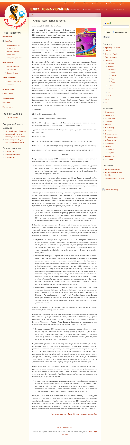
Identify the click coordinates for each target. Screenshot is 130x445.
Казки (113, 73)
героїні (8, 41)
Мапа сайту (110, 4)
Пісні (112, 89)
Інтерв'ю (111, 149)
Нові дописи (7, 37)
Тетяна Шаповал (13, 52)
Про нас (85, 4)
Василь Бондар (12, 73)
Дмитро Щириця (13, 67)
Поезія (113, 76)
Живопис (111, 66)
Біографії (108, 51)
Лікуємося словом (111, 137)
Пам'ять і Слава (9, 89)
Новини (74, 4)
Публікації (108, 146)
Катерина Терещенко (12, 154)
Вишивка (111, 63)
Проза (113, 79)
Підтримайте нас (72, 10)
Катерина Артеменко (14, 58)
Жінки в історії (110, 128)
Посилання (109, 159)
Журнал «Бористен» (112, 169)
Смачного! (108, 121)
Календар (108, 131)
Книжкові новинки (111, 134)
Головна (35, 15)
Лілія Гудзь (11, 48)
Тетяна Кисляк (10, 157)
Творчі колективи (9, 77)
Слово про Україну (111, 54)
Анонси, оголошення (58, 414)
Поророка (10, 85)
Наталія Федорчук (13, 45)
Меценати (87, 10)
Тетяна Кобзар (10, 151)
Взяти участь (97, 4)
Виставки (108, 125)
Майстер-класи (110, 140)
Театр (110, 92)
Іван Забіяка (11, 70)
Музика (110, 86)
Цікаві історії (109, 115)
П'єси (113, 82)
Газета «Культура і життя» (114, 178)
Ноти (106, 102)
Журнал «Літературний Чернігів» (113, 174)
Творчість (108, 60)
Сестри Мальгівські (14, 82)
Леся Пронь (11, 55)
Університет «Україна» (89, 414)
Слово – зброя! (12, 118)
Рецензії (111, 153)
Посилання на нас (101, 10)
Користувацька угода (64, 427)
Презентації (109, 143)
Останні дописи (118, 10)
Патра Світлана (73, 414)
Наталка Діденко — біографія (15, 131)
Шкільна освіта (110, 156)
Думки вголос (109, 112)
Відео (107, 99)
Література (112, 69)
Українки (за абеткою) (112, 48)
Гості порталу (8, 62)
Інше (109, 95)
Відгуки (121, 4)
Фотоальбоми (110, 118)
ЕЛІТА (65, 4)
